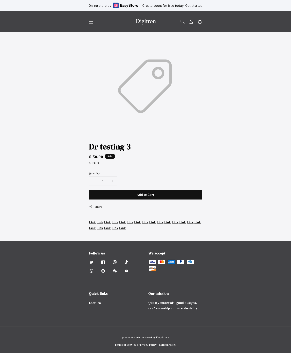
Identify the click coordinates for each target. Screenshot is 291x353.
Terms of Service (125, 344)
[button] (182, 22)
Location (95, 303)
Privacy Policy (148, 344)
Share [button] (98, 207)
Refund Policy (167, 344)
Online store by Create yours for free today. (145, 6)
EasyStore (162, 337)
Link (92, 222)
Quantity (94, 173)
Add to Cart (145, 195)
